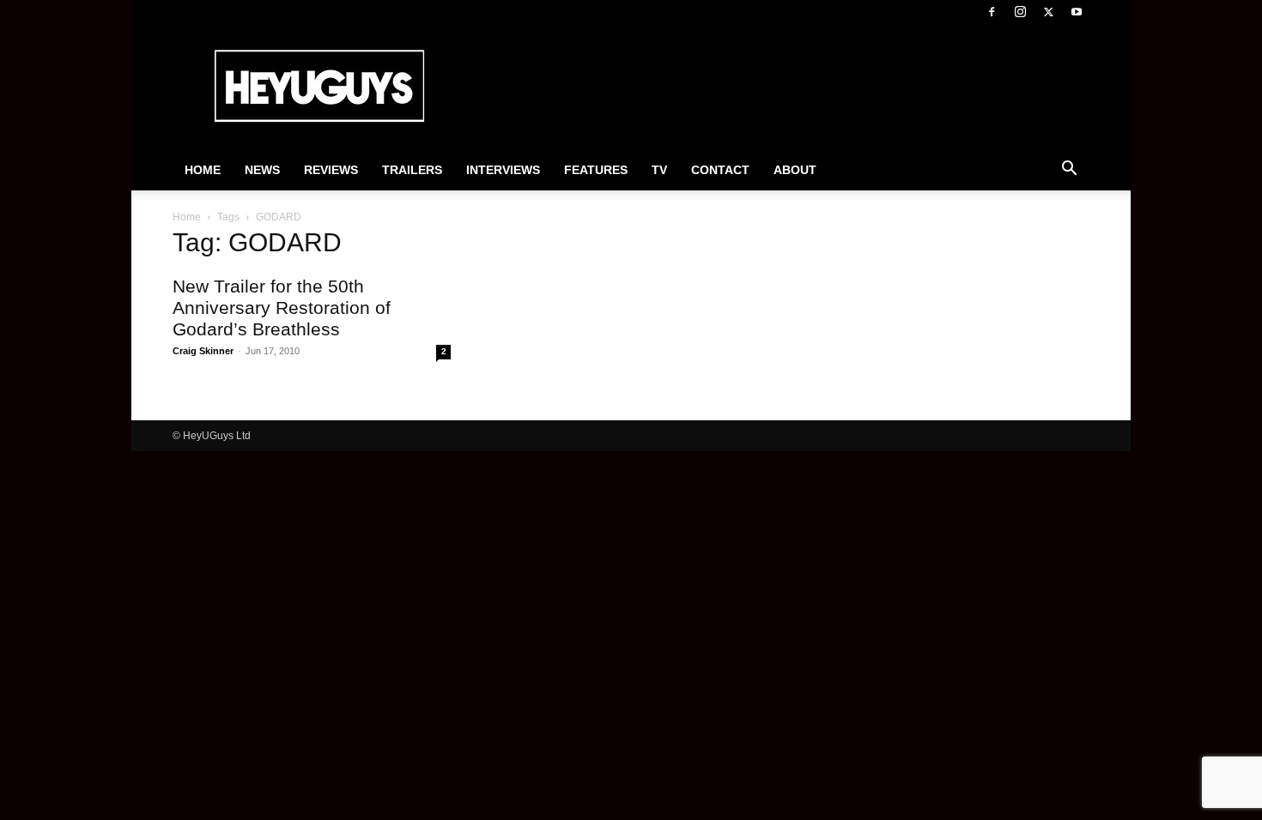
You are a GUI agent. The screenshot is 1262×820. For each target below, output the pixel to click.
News (262, 170)
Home (203, 170)
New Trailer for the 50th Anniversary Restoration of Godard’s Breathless (282, 307)
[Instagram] (1020, 12)
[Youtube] (1076, 12)
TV (659, 170)
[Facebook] (991, 12)
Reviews (331, 170)
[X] (1048, 12)
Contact (720, 170)
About (795, 170)
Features (596, 170)
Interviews (503, 170)
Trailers (412, 170)
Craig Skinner (203, 351)
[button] (1068, 171)
